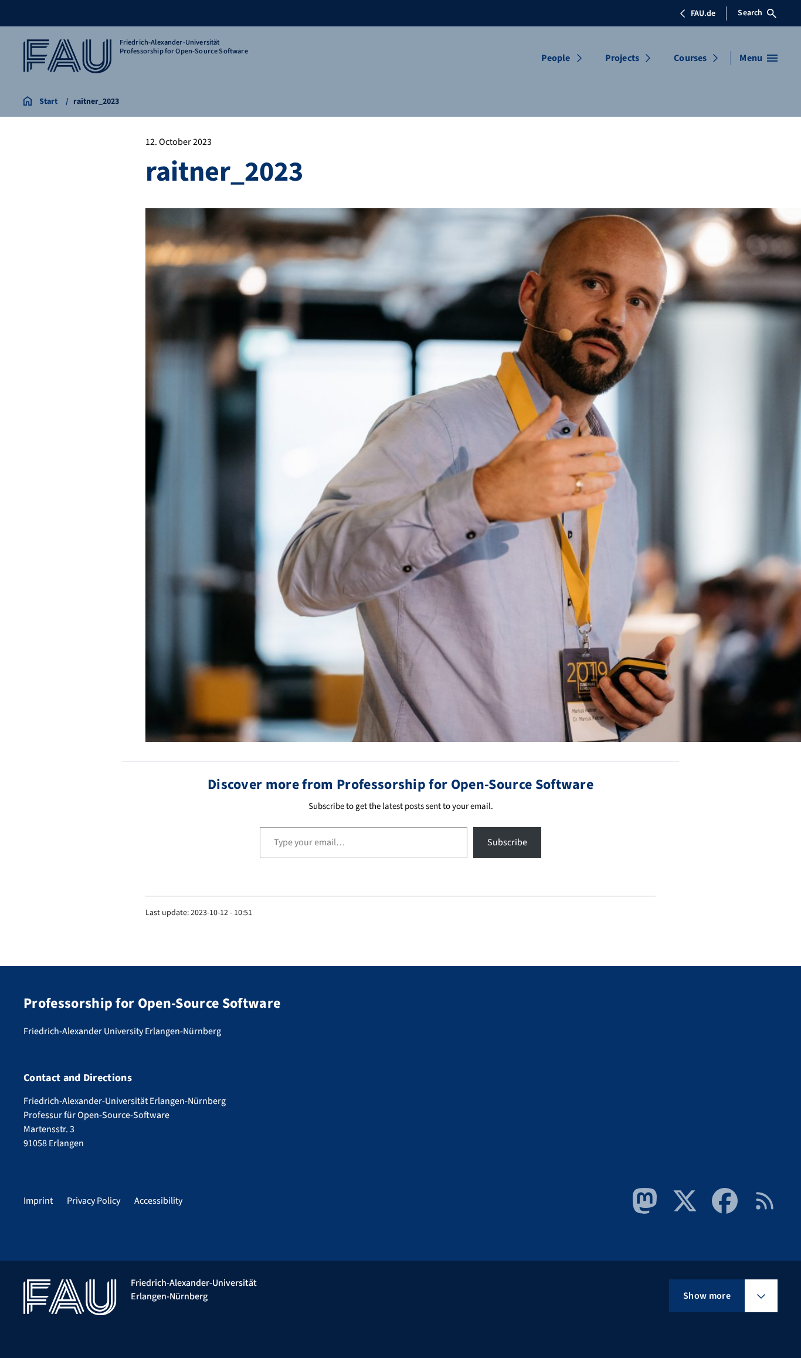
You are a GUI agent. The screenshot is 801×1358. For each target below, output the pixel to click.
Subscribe (507, 842)
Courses (690, 58)
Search (750, 13)
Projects (622, 58)
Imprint (38, 1200)
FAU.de (703, 13)
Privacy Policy (93, 1200)
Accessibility (158, 1200)
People (556, 58)
